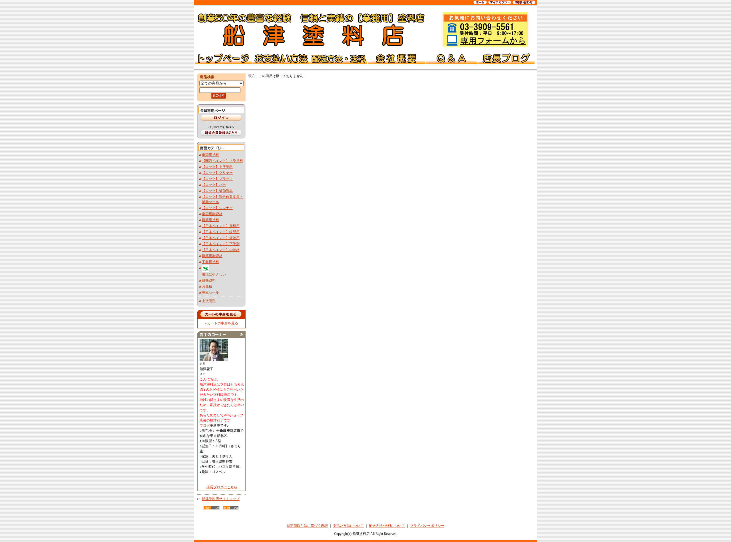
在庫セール (210, 292)
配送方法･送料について (387, 526)
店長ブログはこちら (221, 487)
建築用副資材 (212, 256)
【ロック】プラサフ (217, 179)
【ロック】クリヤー (217, 173)
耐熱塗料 (209, 280)
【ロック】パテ (214, 185)
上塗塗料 (209, 301)
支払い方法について (348, 526)
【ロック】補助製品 (217, 191)
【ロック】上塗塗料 (217, 167)
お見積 (207, 286)
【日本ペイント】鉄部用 (221, 232)
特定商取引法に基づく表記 (307, 526)
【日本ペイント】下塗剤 (221, 244)
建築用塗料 (210, 220)
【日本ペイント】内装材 (221, 250)
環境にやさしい (214, 274)
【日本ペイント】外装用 (221, 238)
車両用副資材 (212, 214)
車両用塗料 (210, 155)
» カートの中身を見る (221, 323)
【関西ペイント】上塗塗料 (222, 161)
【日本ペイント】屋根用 (221, 226)
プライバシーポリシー (427, 526)
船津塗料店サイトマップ (221, 499)
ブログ (205, 425)
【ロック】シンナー (217, 208)
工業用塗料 (210, 262)
